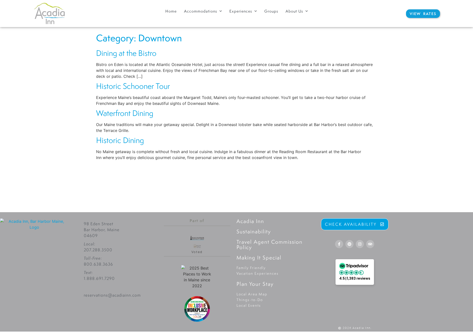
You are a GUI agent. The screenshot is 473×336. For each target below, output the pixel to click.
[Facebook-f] (339, 244)
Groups (271, 11)
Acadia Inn (250, 221)
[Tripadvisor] (370, 244)
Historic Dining (120, 140)
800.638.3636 (98, 264)
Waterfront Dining (124, 113)
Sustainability (253, 231)
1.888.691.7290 (99, 278)
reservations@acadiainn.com (112, 295)
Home (171, 11)
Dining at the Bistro (126, 53)
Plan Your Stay (255, 283)
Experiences (240, 11)
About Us (294, 11)
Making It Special (259, 257)
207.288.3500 (98, 250)
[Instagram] (360, 244)
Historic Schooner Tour (133, 86)
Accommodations (200, 11)
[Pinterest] (349, 244)
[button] (355, 272)
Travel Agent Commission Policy (269, 244)
